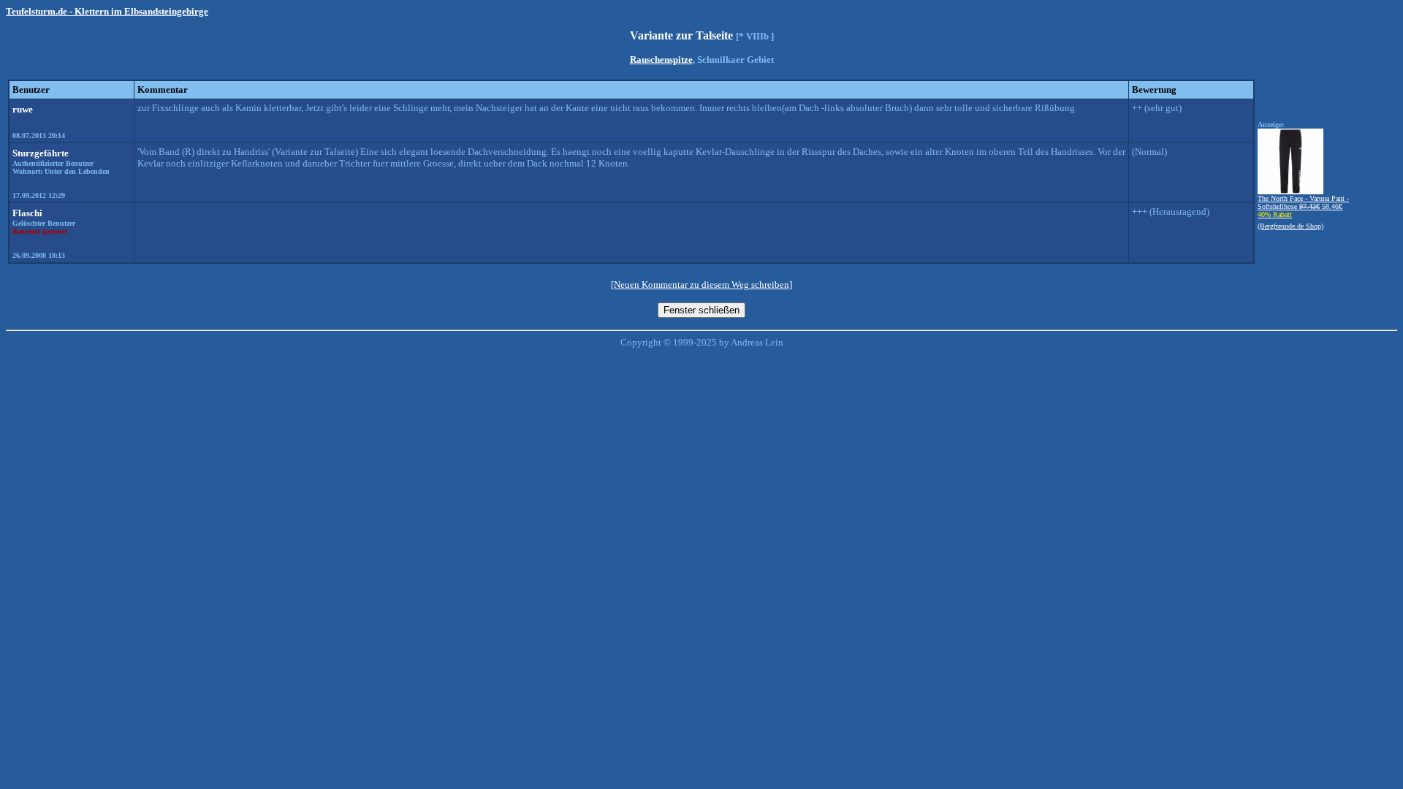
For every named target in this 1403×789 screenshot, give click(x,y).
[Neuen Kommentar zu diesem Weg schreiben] (701, 284)
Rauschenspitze (661, 59)
